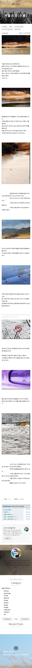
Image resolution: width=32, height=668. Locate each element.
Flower (6, 600)
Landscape (5, 33)
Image (6, 605)
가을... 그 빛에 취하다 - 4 (9, 516)
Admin (5, 651)
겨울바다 (5, 512)
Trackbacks (7, 619)
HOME (4, 27)
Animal (6, 603)
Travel (6, 595)
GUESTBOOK (7, 29)
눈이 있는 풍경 (7, 509)
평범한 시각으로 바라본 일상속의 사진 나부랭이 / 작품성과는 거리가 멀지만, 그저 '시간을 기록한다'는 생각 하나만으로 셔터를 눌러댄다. (12, 532)
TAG (10, 27)
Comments (25, 619)
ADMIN (18, 29)
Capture (6, 612)
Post (11, 651)
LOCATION (18, 27)
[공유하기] (8, 499)
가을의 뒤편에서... (7, 514)
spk (4, 654)
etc (5, 614)
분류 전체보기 (6, 588)
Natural (6, 598)
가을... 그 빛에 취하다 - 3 (9, 519)
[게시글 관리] (10, 499)
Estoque (25, 654)
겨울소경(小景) (16, 15)
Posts (16, 619)
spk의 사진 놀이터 (9, 528)
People (6, 607)
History (6, 591)
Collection (7, 610)
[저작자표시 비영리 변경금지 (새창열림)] (22, 499)
